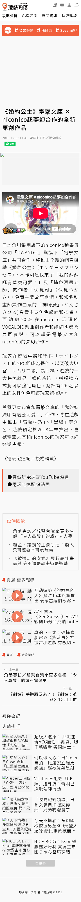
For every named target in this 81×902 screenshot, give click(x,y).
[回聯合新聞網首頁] (4, 7)
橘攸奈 (46, 30)
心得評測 (29, 15)
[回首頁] (15, 7)
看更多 (40, 863)
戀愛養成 (28, 655)
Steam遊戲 (69, 30)
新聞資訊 (49, 15)
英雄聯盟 (26, 30)
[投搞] (55, 4)
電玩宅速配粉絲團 (31, 484)
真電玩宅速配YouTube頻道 (40, 477)
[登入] (69, 5)
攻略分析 (10, 15)
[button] (76, 4)
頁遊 (10, 655)
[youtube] (62, 4)
